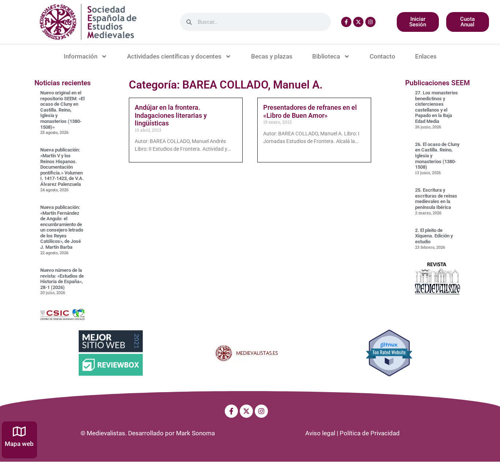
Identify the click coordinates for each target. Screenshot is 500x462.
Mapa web (19, 443)
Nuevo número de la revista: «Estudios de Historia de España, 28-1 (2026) (62, 278)
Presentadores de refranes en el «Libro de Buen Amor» (310, 111)
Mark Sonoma (195, 433)
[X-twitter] (358, 22)
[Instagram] (370, 22)
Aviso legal (320, 433)
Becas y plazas (271, 56)
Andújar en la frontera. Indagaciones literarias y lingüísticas (171, 115)
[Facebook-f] (346, 22)
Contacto (382, 56)
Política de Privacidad (370, 433)
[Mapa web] (19, 431)
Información (80, 56)
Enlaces (426, 56)
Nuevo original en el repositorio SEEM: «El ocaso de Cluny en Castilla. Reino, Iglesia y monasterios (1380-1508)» (62, 110)
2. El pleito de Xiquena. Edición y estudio (434, 236)
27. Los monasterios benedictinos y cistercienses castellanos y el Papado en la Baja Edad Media (436, 107)
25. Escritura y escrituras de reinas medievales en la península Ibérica (436, 198)
